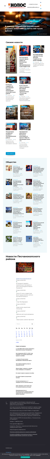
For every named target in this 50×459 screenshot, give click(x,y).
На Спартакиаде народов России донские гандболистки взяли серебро (38, 57)
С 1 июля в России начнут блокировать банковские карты (24, 360)
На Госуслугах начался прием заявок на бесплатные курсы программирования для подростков (24, 62)
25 (19, 336)
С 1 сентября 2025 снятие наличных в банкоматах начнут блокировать (25, 349)
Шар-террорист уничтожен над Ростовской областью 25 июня (24, 386)
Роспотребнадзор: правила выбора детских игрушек (37, 210)
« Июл (17, 342)
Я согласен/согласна (25, 457)
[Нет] (48, 455)
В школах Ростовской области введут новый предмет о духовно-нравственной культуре (38, 225)
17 (16, 334)
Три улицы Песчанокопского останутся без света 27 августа (38, 239)
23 (32, 334)
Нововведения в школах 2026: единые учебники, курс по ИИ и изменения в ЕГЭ (12, 109)
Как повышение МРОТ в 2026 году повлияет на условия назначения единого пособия (24, 354)
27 (24, 336)
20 (24, 334)
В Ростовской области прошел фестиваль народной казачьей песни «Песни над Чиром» (24, 90)
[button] (47, 23)
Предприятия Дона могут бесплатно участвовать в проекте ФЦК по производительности (24, 136)
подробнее (27, 454)
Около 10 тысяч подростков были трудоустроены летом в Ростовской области (24, 295)
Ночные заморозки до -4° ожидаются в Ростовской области (24, 382)
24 (16, 336)
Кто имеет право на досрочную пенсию (23, 377)
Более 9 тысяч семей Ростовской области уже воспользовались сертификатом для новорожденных (27, 109)
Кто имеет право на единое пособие (25, 373)
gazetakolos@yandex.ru (33, 7)
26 (21, 336)
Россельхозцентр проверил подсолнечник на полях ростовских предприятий (17, 225)
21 (26, 334)
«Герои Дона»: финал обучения (25, 319)
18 (19, 334)
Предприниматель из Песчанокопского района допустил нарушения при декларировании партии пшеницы (24, 392)
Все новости (10, 153)
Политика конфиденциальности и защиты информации (23, 432)
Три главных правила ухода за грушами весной (23, 364)
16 (32, 333)
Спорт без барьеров (22, 302)
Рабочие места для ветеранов (25, 314)
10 (16, 333)
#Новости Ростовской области (23, 278)
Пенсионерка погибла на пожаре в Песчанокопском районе (11, 134)
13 (24, 333)
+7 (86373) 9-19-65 (33, 4)
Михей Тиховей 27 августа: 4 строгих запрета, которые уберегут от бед (17, 239)
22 (29, 334)
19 (21, 334)
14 (26, 333)
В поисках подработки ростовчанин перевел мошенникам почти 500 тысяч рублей (11, 89)
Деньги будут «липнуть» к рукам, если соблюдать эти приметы (24, 369)
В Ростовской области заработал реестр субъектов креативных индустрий (11, 62)
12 (21, 333)
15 (29, 333)
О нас (6, 403)
